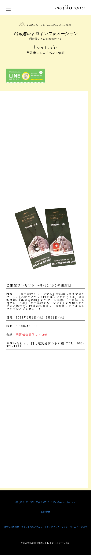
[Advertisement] (45, 149)
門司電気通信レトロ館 (32, 334)
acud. (74, 502)
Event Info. (46, 47)
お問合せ (45, 512)
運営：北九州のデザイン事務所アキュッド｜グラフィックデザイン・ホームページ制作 (45, 527)
